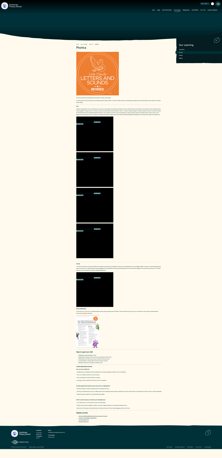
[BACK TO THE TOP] (208, 432)
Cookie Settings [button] (207, 447)
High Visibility (190, 447)
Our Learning (84, 44)
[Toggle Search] (212, 3)
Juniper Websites (40, 447)
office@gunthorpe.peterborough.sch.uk (56, 432)
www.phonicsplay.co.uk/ (84, 421)
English (91, 44)
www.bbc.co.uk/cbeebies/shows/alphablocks (88, 418)
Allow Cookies (97, 122)
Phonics (97, 44)
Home (77, 44)
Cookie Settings (80, 123)
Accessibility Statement (180, 447)
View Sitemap (169, 447)
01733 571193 (51, 437)
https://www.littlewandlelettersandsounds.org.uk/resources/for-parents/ (93, 416)
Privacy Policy (199, 447)
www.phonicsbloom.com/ (84, 419)
